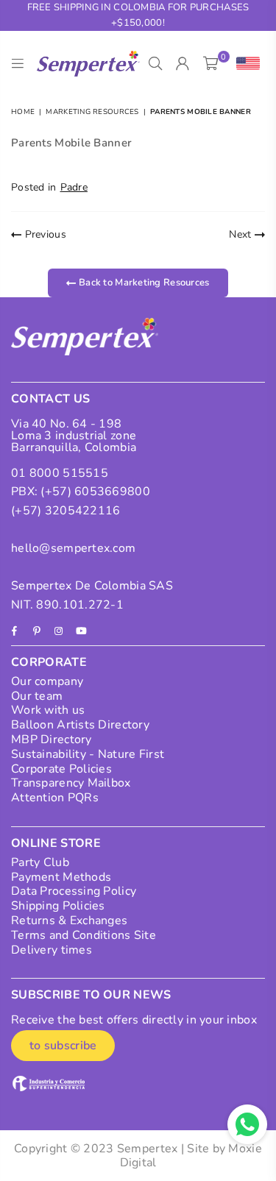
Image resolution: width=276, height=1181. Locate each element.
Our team (37, 696)
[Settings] (244, 64)
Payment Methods (61, 877)
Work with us (48, 710)
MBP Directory (51, 739)
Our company (47, 681)
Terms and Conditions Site (83, 935)
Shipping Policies (58, 906)
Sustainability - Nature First (87, 754)
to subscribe (62, 1046)
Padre (74, 187)
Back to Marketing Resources (143, 282)
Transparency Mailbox (71, 783)
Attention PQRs (55, 798)
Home (23, 112)
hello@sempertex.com (73, 548)
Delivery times (51, 950)
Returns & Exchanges (69, 920)
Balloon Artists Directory (80, 725)
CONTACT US (50, 399)
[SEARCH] (155, 64)
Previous (43, 234)
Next (241, 234)
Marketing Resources (92, 112)
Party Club (40, 862)
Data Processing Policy (73, 891)
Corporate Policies (61, 769)
